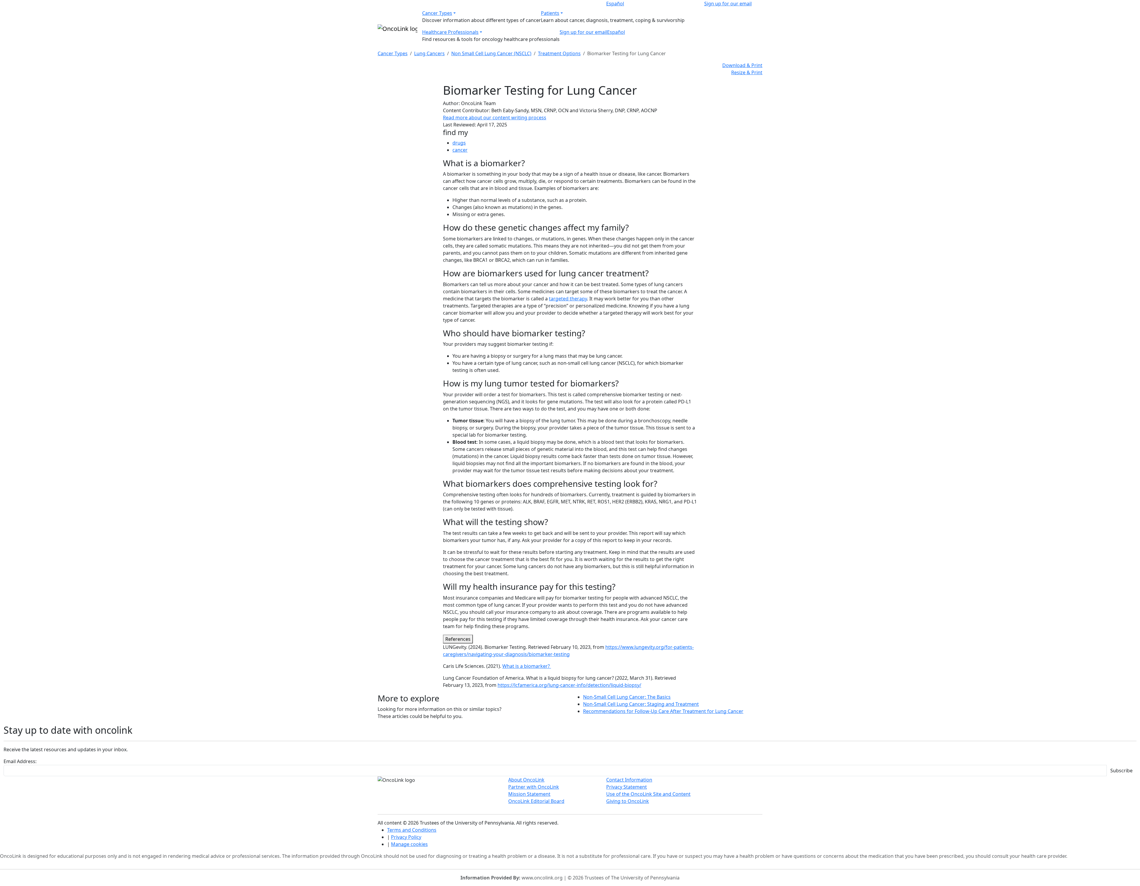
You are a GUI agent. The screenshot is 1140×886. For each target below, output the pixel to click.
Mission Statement (529, 794)
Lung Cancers (429, 53)
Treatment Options (559, 53)
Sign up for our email (728, 3)
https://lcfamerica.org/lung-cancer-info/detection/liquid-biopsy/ (569, 685)
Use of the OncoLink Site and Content (648, 794)
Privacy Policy (406, 837)
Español (615, 3)
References (458, 639)
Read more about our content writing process (494, 117)
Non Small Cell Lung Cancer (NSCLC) (491, 53)
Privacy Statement (626, 787)
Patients (550, 13)
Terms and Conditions (411, 830)
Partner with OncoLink (533, 787)
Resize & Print (746, 72)
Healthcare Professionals (450, 32)
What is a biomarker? (526, 666)
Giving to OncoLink (627, 801)
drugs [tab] (459, 143)
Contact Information (629, 779)
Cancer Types (437, 13)
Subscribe (1121, 770)
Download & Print (742, 65)
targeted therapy (568, 298)
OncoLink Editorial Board (536, 801)
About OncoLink (526, 779)
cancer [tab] (460, 150)
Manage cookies (409, 844)
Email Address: (20, 761)
